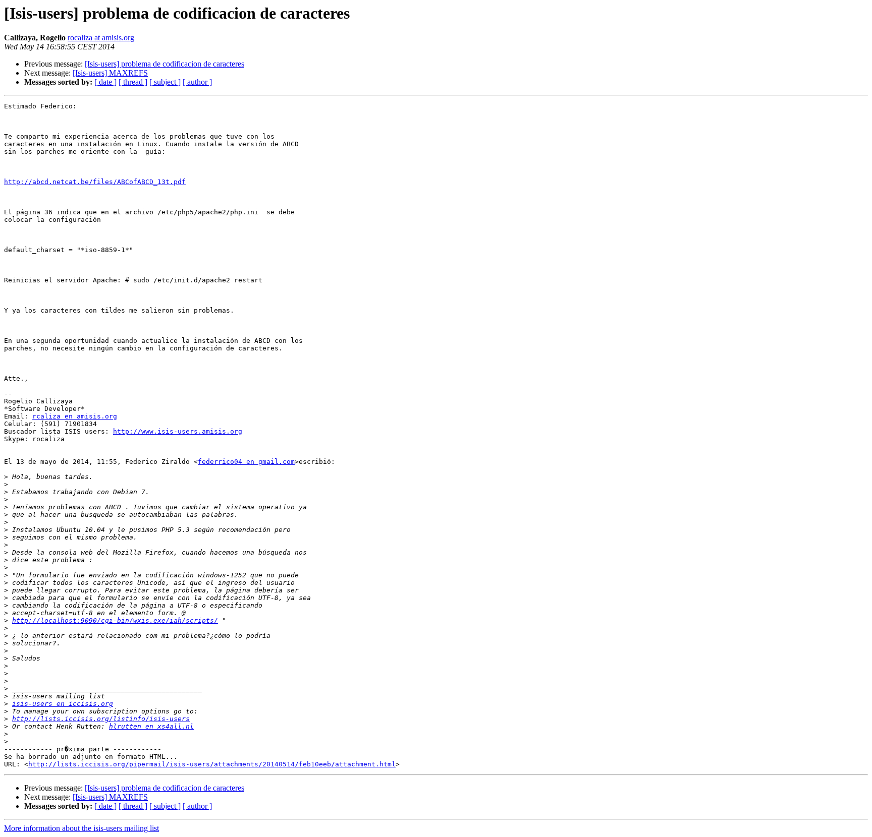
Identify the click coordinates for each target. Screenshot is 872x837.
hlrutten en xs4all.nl (151, 726)
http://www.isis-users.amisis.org (177, 431)
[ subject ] (165, 82)
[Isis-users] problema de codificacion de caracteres (164, 63)
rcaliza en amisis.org (74, 416)
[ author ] (197, 82)
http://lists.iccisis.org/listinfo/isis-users (101, 719)
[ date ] (105, 82)
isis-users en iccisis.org (62, 703)
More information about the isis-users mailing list (81, 828)
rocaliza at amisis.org (101, 37)
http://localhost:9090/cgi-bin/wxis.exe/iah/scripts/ (115, 620)
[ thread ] (133, 82)
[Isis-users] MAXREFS (110, 73)
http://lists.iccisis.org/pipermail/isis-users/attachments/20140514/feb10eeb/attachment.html (212, 764)
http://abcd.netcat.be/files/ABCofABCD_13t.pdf (95, 182)
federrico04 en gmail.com (246, 461)
